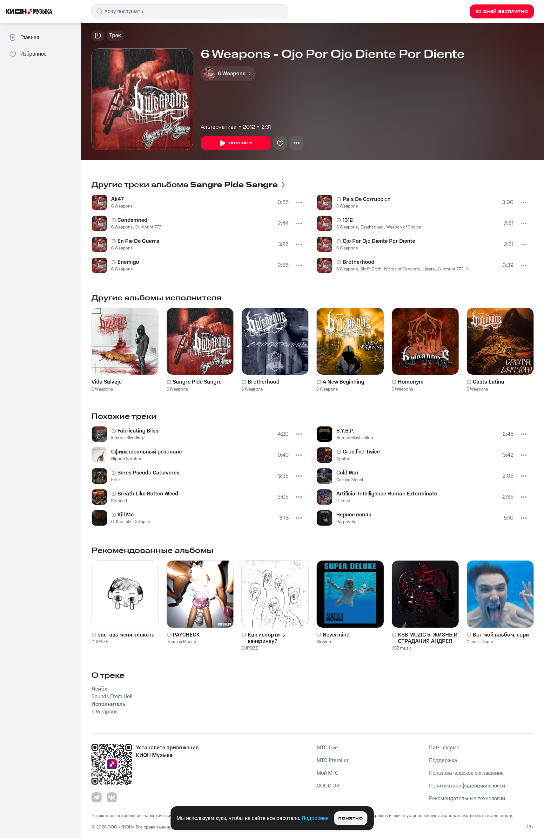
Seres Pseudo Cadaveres (148, 473)
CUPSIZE (99, 642)
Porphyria (345, 522)
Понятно (350, 818)
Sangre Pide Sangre (197, 382)
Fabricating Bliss (138, 431)
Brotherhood (358, 262)
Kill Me (126, 515)
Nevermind (336, 635)
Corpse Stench (350, 480)
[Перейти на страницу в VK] (112, 797)
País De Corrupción (367, 199)
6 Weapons (122, 206)
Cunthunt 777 (148, 227)
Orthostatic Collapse (130, 522)
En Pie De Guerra (138, 241)
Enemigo (128, 262)
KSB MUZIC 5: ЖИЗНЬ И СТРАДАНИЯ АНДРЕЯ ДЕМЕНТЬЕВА (428, 638)
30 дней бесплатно (501, 11)
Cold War (347, 473)
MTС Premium (333, 760)
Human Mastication (354, 438)
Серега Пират (480, 642)
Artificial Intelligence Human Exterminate (386, 494)
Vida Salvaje (106, 382)
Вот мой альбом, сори (501, 635)
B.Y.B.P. (345, 431)
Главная (29, 37)
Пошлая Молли (181, 642)
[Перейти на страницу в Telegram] (96, 797)
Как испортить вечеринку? (266, 638)
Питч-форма (444, 748)
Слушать (241, 143)
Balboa (472, 269)
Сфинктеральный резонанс (146, 452)
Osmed (343, 501)
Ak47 (117, 199)
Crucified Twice (361, 452)
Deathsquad (372, 227)
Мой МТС (328, 773)
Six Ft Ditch (370, 269)
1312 (348, 220)
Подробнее (315, 818)
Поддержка (443, 760)
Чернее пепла (354, 515)
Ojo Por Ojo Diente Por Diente (379, 241)
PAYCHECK (186, 635)
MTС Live (327, 748)
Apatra (342, 459)
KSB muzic (402, 648)
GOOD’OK (328, 786)
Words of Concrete (402, 269)
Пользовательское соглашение (466, 773)
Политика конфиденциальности (467, 786)
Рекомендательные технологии (467, 798)
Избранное (33, 54)
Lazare (428, 269)
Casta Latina (488, 382)
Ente (115, 480)
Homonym (411, 382)
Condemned (132, 220)
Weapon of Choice (403, 227)
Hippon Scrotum (127, 459)
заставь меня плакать (126, 635)
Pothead (119, 501)
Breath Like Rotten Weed (148, 494)
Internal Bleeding (127, 438)
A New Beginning (343, 382)
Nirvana (323, 642)
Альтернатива (219, 127)
